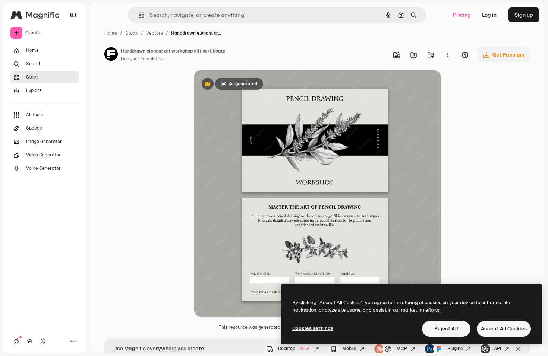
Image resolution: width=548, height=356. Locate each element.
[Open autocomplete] (138, 15)
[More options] (447, 54)
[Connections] (16, 341)
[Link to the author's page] (111, 55)
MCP (402, 349)
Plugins (455, 349)
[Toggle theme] (43, 341)
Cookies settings (312, 328)
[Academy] (30, 341)
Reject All (446, 328)
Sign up (523, 15)
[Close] (518, 349)
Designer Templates (142, 59)
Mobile (349, 349)
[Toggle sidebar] (73, 15)
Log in (489, 15)
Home (110, 33)
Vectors (154, 33)
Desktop (293, 349)
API (497, 349)
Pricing (462, 15)
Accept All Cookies (504, 328)
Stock (131, 33)
